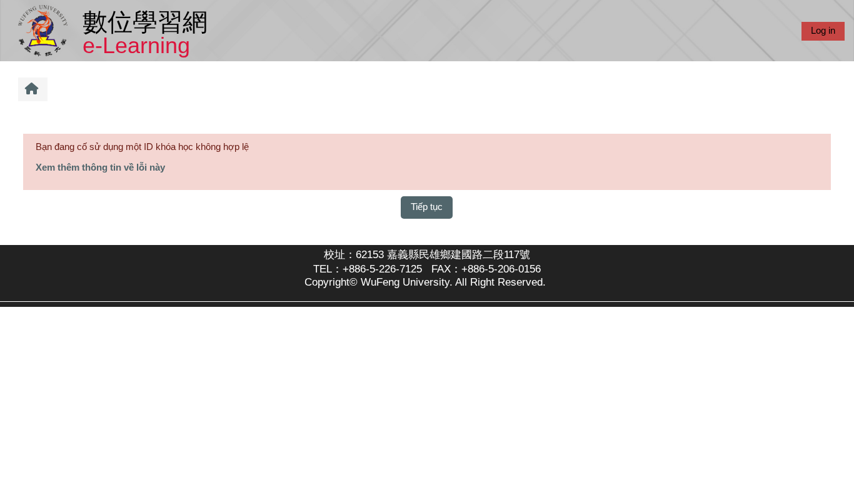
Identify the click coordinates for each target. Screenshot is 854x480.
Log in (823, 30)
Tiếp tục (427, 206)
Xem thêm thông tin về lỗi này (100, 167)
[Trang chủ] (45, 29)
